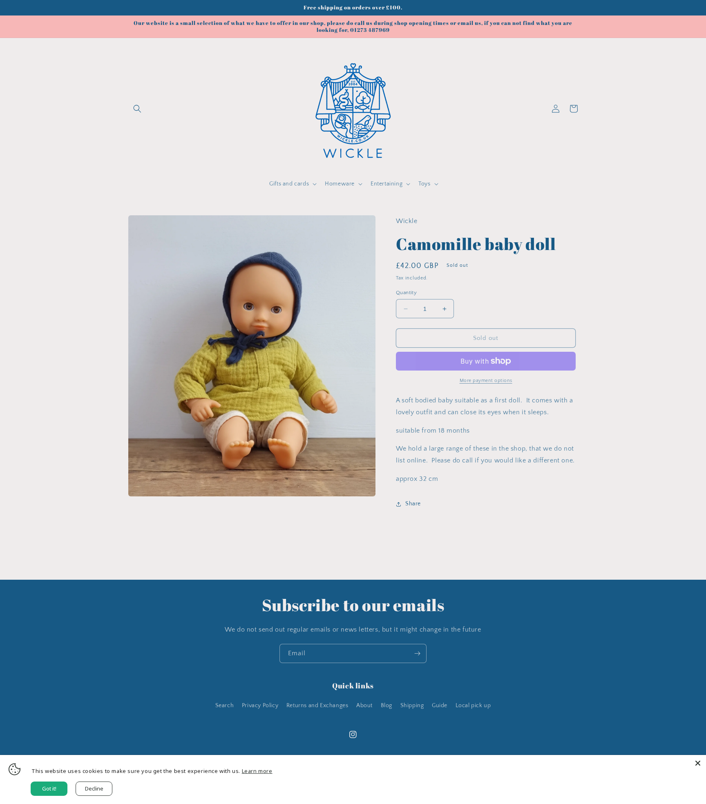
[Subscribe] (417, 653)
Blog (386, 705)
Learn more (257, 771)
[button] (137, 109)
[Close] (698, 763)
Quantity (406, 292)
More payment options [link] (486, 380)
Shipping (412, 705)
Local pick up (473, 705)
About (364, 705)
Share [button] (413, 503)
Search (224, 705)
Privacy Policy (260, 705)
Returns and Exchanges (317, 705)
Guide (439, 705)
